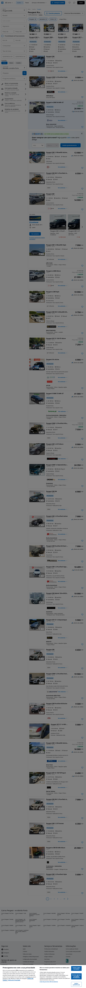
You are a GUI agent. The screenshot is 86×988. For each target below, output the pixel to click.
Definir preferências (76, 984)
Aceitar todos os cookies (76, 968)
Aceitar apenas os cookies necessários (76, 976)
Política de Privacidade (14, 980)
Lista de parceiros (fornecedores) (49, 982)
